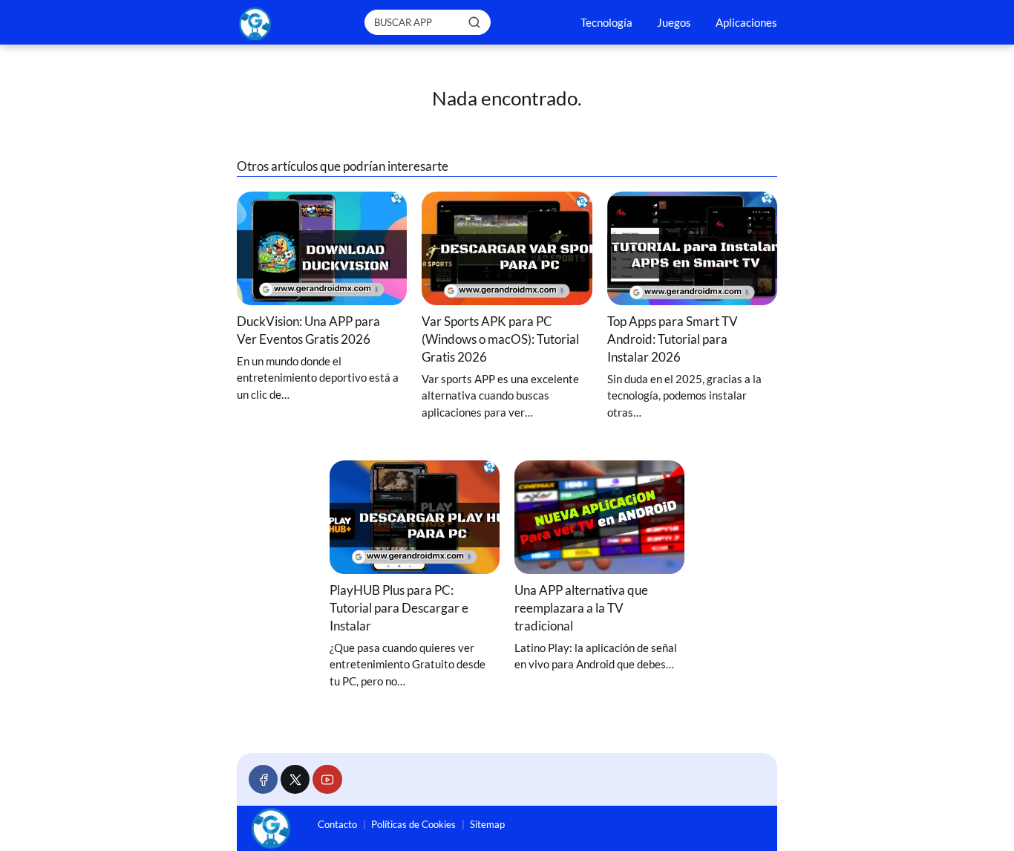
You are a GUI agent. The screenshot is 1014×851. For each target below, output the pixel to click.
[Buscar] (474, 21)
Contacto (337, 824)
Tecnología (606, 22)
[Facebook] (263, 779)
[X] (295, 779)
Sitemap (487, 824)
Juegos (674, 22)
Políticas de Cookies (413, 824)
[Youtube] (327, 779)
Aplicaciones (746, 22)
